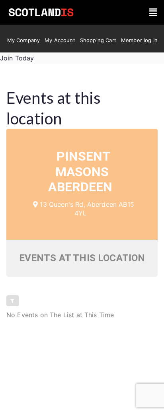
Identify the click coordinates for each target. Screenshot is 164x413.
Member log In (139, 40)
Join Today (17, 58)
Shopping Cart (98, 40)
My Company (23, 40)
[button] (153, 12)
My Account (60, 40)
